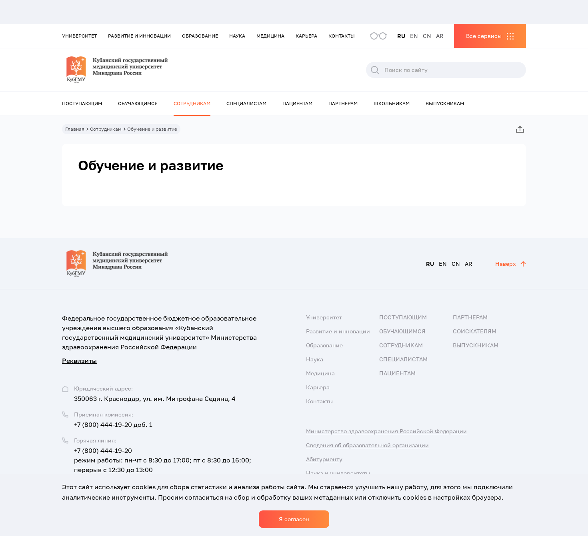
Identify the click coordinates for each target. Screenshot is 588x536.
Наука (237, 36)
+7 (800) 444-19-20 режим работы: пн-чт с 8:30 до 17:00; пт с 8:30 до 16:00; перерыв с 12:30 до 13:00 (162, 460)
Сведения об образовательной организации (367, 445)
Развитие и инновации (139, 36)
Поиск (375, 70)
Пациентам (297, 103)
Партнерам (343, 103)
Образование (200, 36)
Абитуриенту (324, 459)
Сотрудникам (192, 103)
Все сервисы (484, 35)
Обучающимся (138, 103)
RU (401, 35)
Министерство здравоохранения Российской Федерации (386, 431)
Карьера (306, 36)
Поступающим (82, 103)
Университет (79, 36)
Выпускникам (445, 103)
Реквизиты (79, 361)
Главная (74, 129)
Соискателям (474, 331)
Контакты (341, 36)
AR (440, 35)
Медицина (270, 36)
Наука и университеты (338, 473)
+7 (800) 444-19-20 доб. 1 (113, 424)
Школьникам (392, 103)
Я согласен (294, 519)
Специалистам (246, 103)
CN (427, 35)
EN (414, 35)
